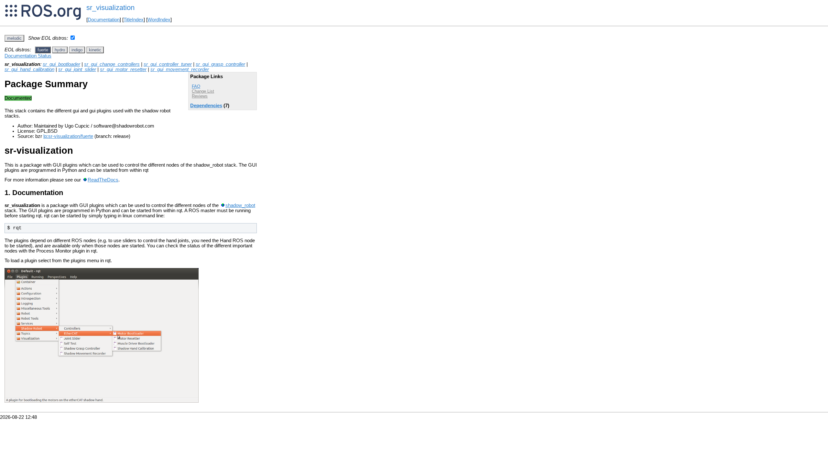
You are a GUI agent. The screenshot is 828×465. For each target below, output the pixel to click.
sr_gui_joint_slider (77, 69)
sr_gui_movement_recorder (179, 69)
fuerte (43, 49)
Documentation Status (28, 55)
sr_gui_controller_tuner (168, 64)
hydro (60, 49)
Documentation (104, 19)
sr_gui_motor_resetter (123, 69)
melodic (14, 38)
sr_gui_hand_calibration (29, 69)
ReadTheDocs (103, 179)
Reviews (200, 96)
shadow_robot (240, 205)
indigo (76, 49)
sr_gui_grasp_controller (220, 64)
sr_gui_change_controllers (112, 64)
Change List (203, 91)
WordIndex (158, 19)
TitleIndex (134, 19)
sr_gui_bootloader (61, 64)
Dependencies (206, 105)
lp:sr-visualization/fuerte (68, 136)
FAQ (196, 86)
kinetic (95, 49)
